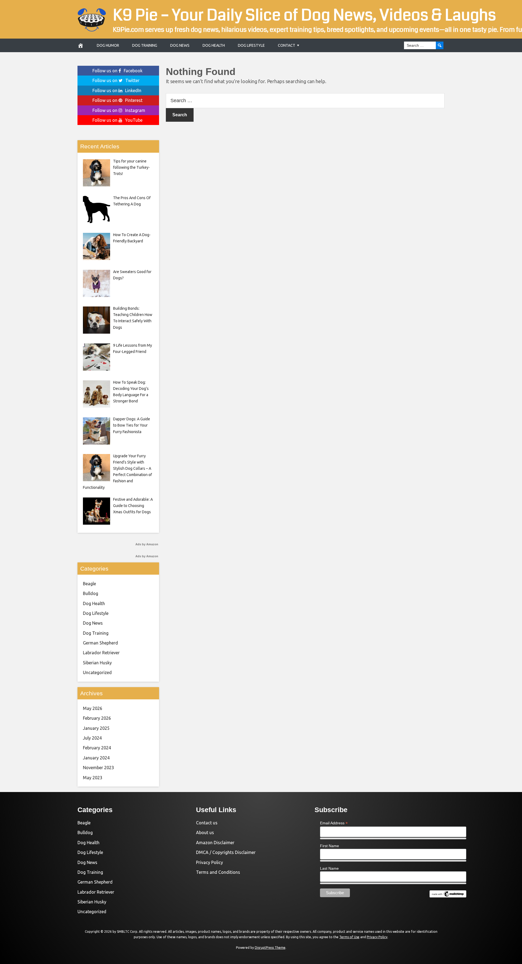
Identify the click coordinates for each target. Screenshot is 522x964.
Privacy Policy (209, 862)
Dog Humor (108, 45)
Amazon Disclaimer (215, 842)
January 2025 (96, 728)
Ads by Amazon (146, 544)
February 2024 (97, 747)
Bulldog (90, 593)
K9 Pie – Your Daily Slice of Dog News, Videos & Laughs (304, 15)
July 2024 (92, 737)
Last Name (329, 868)
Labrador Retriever (101, 652)
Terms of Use (349, 937)
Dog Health (214, 45)
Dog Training (144, 45)
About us (205, 832)
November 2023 (98, 767)
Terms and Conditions (218, 872)
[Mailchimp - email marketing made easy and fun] (448, 896)
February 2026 (97, 718)
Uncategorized (97, 672)
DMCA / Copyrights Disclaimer (226, 852)
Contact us (206, 822)
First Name (329, 846)
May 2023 (92, 777)
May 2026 (92, 708)
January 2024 (96, 757)
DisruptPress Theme (270, 947)
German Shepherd (100, 642)
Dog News (179, 45)
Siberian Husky (97, 662)
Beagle (89, 583)
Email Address (334, 823)
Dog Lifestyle (251, 45)
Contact (286, 45)
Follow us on (117, 70)
